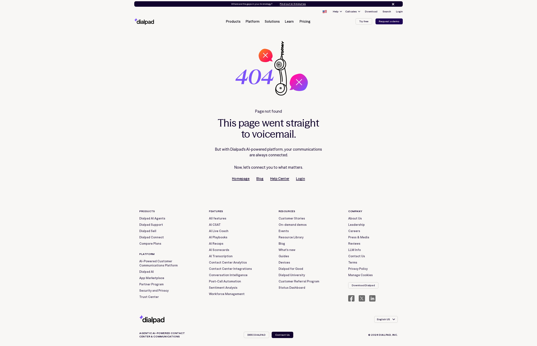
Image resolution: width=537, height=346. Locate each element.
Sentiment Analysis (223, 288)
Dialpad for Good (291, 269)
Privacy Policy (358, 269)
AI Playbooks (218, 237)
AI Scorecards (219, 250)
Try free (364, 21)
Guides (284, 256)
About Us (355, 218)
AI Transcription (221, 256)
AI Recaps (216, 243)
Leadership (356, 225)
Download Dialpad (363, 285)
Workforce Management (227, 294)
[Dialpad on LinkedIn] (372, 298)
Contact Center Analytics (228, 262)
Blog (260, 178)
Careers (354, 231)
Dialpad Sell (147, 231)
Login (399, 11)
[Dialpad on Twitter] (362, 298)
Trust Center (149, 297)
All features (217, 218)
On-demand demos (293, 225)
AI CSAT (215, 225)
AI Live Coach (218, 231)
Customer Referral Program (299, 281)
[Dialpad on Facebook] (351, 298)
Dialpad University (292, 275)
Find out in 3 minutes (293, 4)
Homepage (240, 178)
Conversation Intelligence (228, 275)
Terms (352, 262)
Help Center (279, 178)
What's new (287, 250)
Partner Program (151, 284)
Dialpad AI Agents (152, 218)
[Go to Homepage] (151, 21)
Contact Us (356, 256)
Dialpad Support (151, 225)
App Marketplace (151, 278)
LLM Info (354, 250)
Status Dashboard (292, 288)
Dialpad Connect (151, 237)
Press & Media (358, 237)
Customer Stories (292, 218)
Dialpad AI (146, 272)
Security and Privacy (154, 290)
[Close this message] (392, 4)
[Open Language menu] (324, 11)
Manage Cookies (360, 275)
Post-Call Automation (225, 281)
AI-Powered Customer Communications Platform (158, 263)
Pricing (305, 21)
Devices (284, 262)
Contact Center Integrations (230, 269)
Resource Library (291, 237)
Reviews (354, 243)
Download (371, 11)
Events (284, 231)
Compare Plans (150, 243)
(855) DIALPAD (256, 334)
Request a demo (389, 21)
